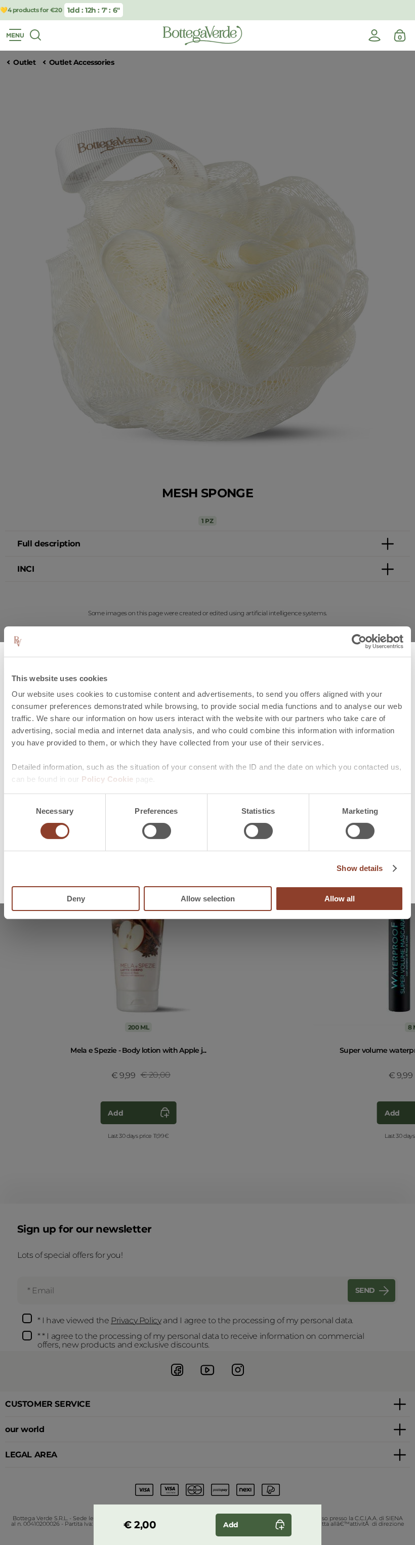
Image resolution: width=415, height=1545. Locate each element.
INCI (25, 569)
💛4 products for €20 (31, 10)
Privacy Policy (136, 1320)
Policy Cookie (107, 779)
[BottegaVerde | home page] (202, 35)
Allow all (339, 898)
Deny (76, 898)
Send (365, 1290)
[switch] (156, 831)
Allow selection (208, 898)
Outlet (24, 62)
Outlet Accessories (81, 62)
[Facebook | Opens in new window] (177, 1377)
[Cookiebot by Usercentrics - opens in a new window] (359, 641)
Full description (48, 543)
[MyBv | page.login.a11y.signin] (374, 35)
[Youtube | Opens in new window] (207, 1377)
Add (115, 1113)
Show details (360, 868)
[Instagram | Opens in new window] (238, 1377)
